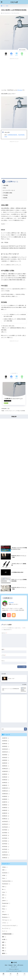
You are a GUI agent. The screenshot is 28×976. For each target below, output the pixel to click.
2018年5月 (5, 807)
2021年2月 (5, 757)
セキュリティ (13, 410)
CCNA (4, 875)
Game (15, 965)
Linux (4, 892)
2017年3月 (5, 846)
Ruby (4, 908)
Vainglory (5, 914)
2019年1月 (5, 785)
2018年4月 (5, 810)
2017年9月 (5, 829)
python (4, 900)
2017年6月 (5, 838)
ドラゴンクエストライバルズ (9, 925)
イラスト (5, 922)
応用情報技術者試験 (7, 933)
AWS (4, 870)
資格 (8, 408)
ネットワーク (6, 928)
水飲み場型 (5, 185)
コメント (4, 633)
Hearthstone (6, 883)
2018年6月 (5, 804)
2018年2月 (5, 815)
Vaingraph (10, 965)
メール (4, 655)
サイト (3, 660)
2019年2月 (5, 782)
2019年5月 (5, 774)
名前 (3, 649)
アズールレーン (6, 920)
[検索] (25, 729)
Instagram (9, 617)
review (4, 906)
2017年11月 (5, 824)
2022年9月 (5, 746)
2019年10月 (5, 771)
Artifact (4, 867)
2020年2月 (5, 765)
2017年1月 (5, 852)
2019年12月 (5, 768)
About (6, 965)
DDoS (4, 187)
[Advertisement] (14, 74)
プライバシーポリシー (14, 969)
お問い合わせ (20, 965)
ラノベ (4, 931)
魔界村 (4, 953)
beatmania (5, 872)
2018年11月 (5, 790)
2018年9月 (5, 796)
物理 (4, 942)
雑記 (4, 947)
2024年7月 (5, 738)
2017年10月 (5, 827)
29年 (7, 410)
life (3, 889)
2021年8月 (5, 754)
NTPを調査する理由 (7, 192)
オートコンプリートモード (9, 190)
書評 (4, 936)
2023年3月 (5, 743)
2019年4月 (5, 777)
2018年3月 (5, 813)
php (3, 897)
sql (3, 911)
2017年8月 (5, 832)
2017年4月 (5, 843)
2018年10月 (5, 793)
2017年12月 (5, 821)
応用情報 (23, 410)
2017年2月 (5, 849)
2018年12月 (5, 788)
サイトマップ (14, 966)
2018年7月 (5, 802)
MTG (4, 895)
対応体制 (5, 197)
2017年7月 (5, 835)
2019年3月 (5, 779)
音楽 (4, 950)
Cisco (4, 878)
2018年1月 (5, 818)
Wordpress (5, 917)
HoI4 (4, 886)
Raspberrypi (6, 903)
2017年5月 (5, 841)
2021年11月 (5, 751)
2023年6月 (5, 740)
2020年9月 (5, 760)
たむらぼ (14, 2)
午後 (18, 410)
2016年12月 (5, 854)
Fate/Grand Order (7, 881)
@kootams (19, 90)
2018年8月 (5, 799)
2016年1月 (5, 857)
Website (13, 617)
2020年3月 (5, 763)
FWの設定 (5, 195)
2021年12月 (5, 749)
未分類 (4, 939)
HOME (15, 962)
